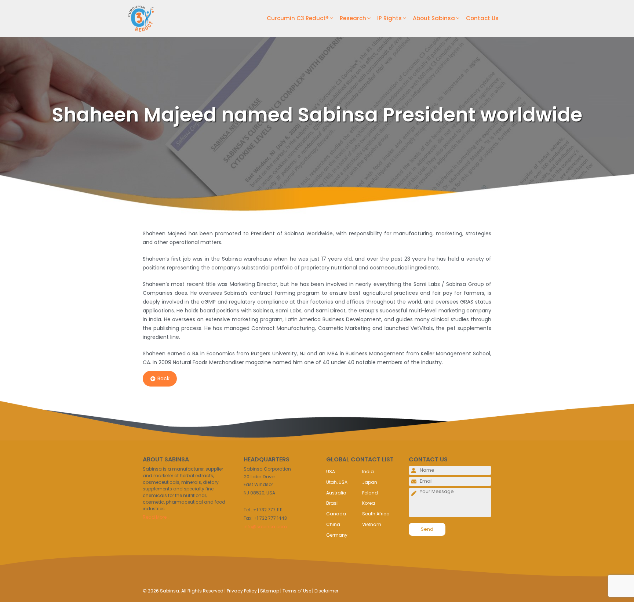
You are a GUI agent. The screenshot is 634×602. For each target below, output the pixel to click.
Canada (336, 514)
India (368, 471)
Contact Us (482, 18)
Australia (336, 493)
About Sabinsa (434, 18)
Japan (369, 482)
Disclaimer (326, 591)
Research (353, 18)
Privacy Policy (242, 591)
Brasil (332, 503)
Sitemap (269, 591)
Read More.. (156, 517)
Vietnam (371, 524)
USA (330, 471)
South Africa (376, 514)
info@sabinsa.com (265, 526)
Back (163, 378)
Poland (370, 493)
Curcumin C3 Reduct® (298, 18)
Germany (336, 535)
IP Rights (389, 18)
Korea (368, 503)
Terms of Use (297, 591)
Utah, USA (336, 482)
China (333, 524)
